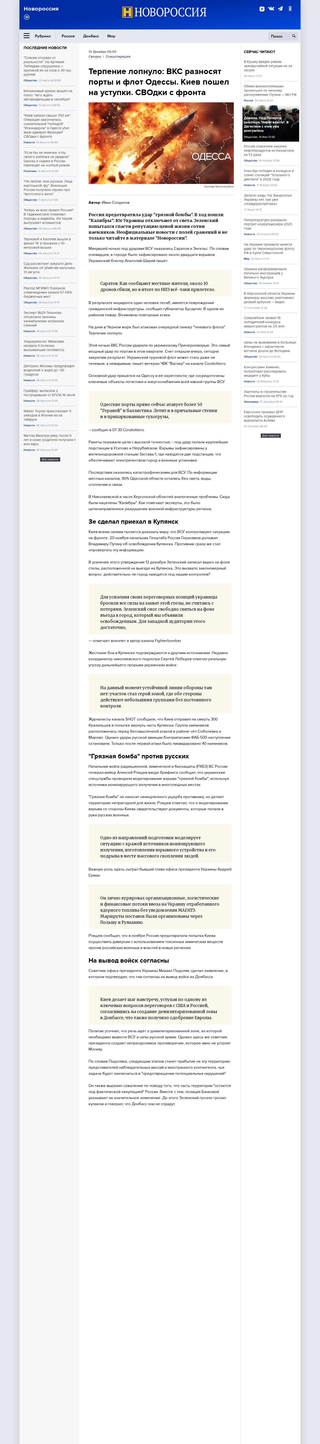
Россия (68, 36)
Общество (30, 80)
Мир (111, 36)
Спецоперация (118, 56)
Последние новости (45, 48)
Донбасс (91, 36)
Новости (29, 142)
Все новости (50, 459)
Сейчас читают (259, 52)
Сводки (95, 56)
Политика (30, 171)
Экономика (251, 401)
